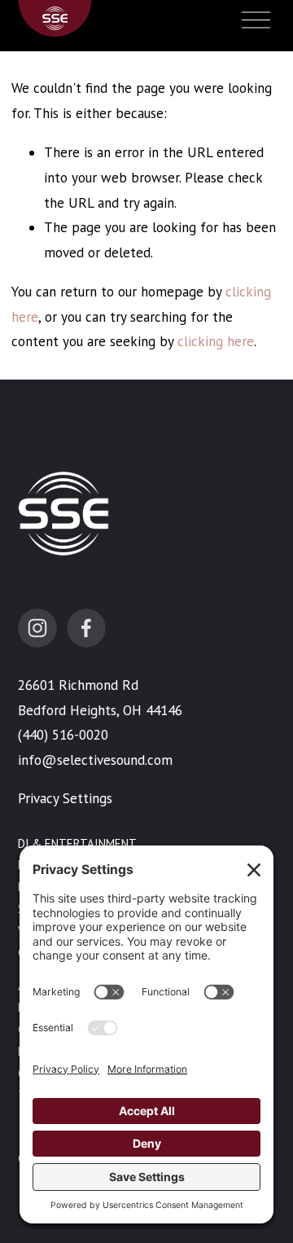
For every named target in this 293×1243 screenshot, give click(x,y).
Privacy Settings (65, 798)
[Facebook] (86, 628)
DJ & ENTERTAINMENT (77, 843)
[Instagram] (37, 628)
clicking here (215, 341)
